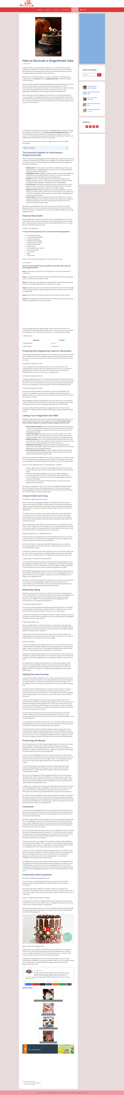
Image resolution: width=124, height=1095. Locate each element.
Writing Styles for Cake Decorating (32, 1083)
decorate (43, 79)
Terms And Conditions (70, 1092)
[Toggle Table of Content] (65, 148)
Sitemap (85, 1092)
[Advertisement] (48, 117)
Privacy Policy (60, 1092)
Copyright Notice (52, 1092)
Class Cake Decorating (29, 1084)
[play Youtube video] (48, 929)
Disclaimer (79, 1092)
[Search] (99, 75)
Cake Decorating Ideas (29, 1081)
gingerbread (59, 953)
